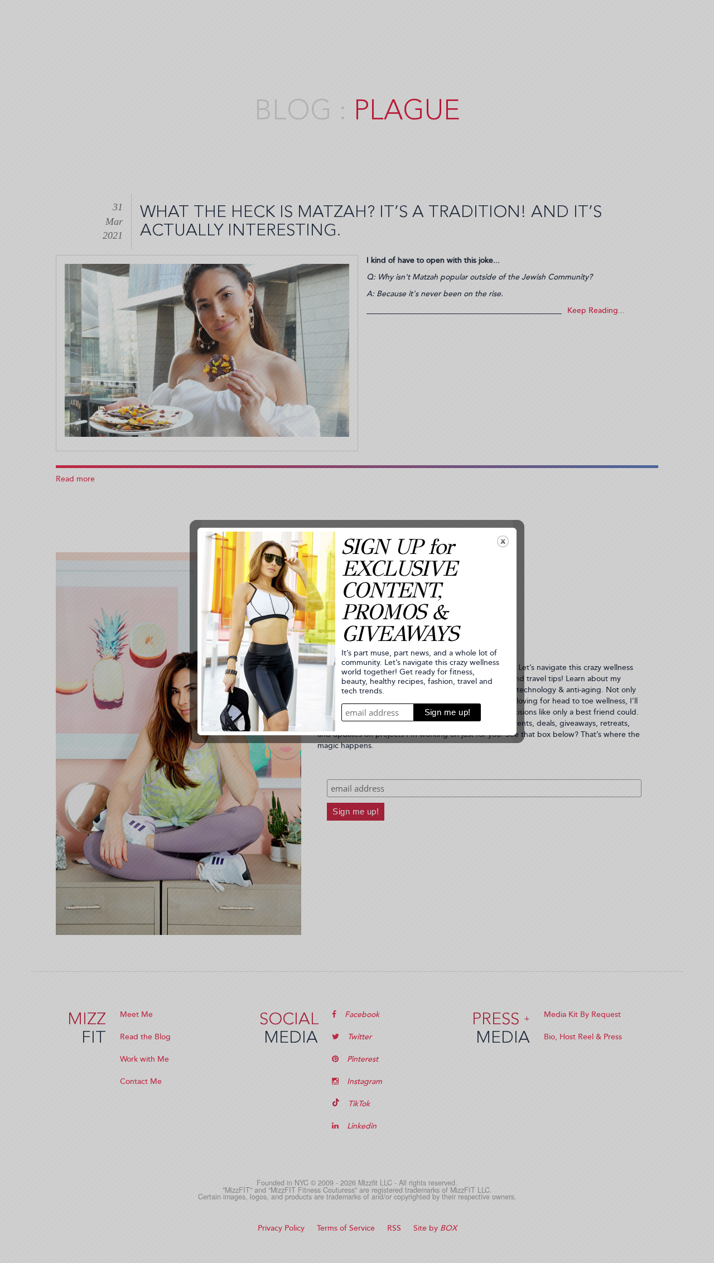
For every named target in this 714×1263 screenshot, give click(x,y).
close (503, 541)
